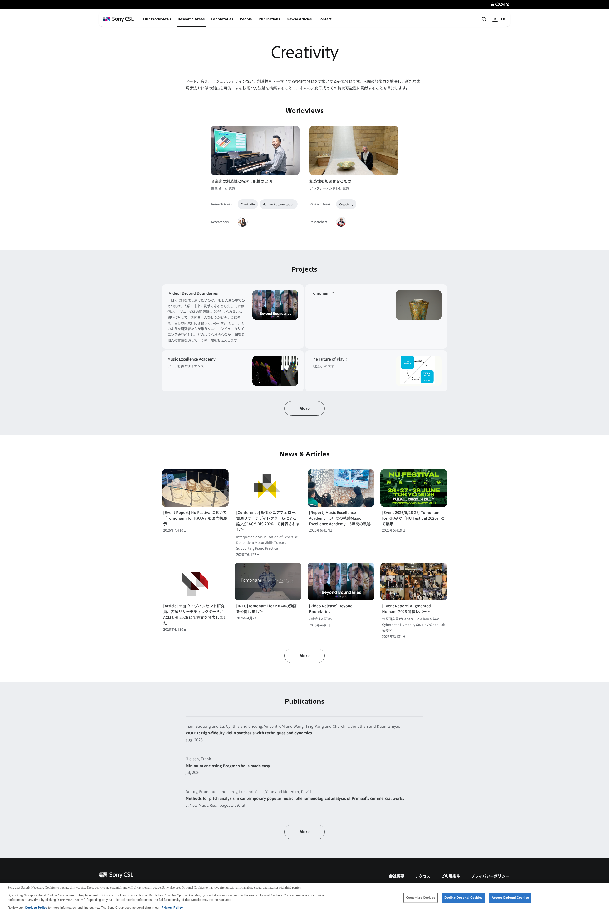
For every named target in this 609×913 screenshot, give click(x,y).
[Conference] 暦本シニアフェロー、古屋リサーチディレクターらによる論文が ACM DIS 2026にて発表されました (268, 520)
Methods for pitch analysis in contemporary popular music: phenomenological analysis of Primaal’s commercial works (295, 798)
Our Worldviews (157, 19)
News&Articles (299, 19)
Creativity (248, 204)
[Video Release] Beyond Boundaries (331, 608)
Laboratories (222, 19)
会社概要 (396, 876)
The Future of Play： (329, 359)
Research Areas (191, 19)
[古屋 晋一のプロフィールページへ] (243, 222)
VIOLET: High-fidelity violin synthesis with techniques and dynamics (249, 733)
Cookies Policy (36, 907)
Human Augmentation (279, 204)
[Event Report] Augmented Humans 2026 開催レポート (406, 608)
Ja (495, 19)
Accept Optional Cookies (510, 897)
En (503, 19)
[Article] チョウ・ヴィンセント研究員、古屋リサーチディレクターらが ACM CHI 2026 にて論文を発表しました (195, 614)
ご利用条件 (450, 876)
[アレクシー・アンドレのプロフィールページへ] (341, 222)
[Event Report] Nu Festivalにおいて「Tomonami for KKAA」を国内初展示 (195, 518)
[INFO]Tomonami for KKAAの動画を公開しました (266, 608)
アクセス (422, 876)
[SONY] (500, 4)
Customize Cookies (420, 897)
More (304, 408)
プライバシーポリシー (490, 876)
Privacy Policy (172, 907)
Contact (325, 19)
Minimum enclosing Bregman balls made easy (228, 765)
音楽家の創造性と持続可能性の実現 (241, 181)
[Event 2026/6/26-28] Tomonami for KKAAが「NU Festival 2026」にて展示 (413, 518)
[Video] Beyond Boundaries (192, 293)
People (246, 19)
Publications (269, 19)
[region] (304, 898)
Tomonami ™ (322, 293)
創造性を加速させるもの (330, 181)
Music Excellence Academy (191, 359)
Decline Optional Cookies (463, 897)
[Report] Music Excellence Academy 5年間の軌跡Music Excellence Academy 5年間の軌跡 (340, 518)
